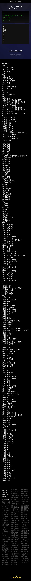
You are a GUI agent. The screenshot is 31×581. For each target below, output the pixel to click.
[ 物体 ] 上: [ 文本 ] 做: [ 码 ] (11, 104)
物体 (3, 75)
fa (2, 537)
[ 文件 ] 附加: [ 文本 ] (9, 378)
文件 (3, 369)
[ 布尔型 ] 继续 (7, 125)
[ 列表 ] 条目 (6, 355)
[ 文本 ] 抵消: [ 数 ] (8, 242)
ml (12, 532)
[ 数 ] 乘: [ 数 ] (6, 175)
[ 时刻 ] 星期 (6, 468)
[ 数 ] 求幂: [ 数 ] (7, 182)
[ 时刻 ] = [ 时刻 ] (7, 464)
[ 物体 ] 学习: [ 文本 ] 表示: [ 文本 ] (13, 113)
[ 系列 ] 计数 (6, 326)
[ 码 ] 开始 (5, 284)
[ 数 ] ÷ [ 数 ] (6, 177)
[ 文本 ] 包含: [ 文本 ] (9, 259)
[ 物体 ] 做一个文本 (8, 81)
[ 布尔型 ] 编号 (7, 140)
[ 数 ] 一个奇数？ (7, 158)
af (2, 499)
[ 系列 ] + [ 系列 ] (7, 332)
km (14, 509)
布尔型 (4, 115)
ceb (3, 516)
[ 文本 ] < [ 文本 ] (7, 273)
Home (11, 1)
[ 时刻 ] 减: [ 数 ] (7, 476)
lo (13, 520)
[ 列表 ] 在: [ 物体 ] (8, 359)
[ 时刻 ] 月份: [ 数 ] (8, 436)
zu (22, 563)
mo (12, 536)
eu (3, 535)
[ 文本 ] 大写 (6, 248)
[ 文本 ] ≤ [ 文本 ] (7, 275)
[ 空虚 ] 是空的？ (7, 67)
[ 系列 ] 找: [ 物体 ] (8, 344)
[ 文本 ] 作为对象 (7, 225)
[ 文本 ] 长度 (6, 230)
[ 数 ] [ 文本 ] (6, 190)
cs (2, 520)
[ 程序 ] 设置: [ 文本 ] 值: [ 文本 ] (12, 415)
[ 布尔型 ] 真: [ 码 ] (8, 127)
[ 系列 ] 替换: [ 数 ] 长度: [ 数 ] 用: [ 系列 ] (15, 330)
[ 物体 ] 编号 (6, 83)
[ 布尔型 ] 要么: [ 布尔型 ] (10, 138)
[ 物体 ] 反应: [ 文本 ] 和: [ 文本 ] (12, 108)
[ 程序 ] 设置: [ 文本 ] (9, 413)
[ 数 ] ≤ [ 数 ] (6, 150)
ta (23, 520)
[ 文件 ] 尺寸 (6, 384)
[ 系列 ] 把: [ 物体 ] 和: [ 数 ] (11, 321)
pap (12, 557)
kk (12, 507)
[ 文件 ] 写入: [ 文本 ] (9, 376)
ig (13, 495)
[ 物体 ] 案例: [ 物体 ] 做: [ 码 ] (12, 100)
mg (12, 526)
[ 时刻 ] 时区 (6, 432)
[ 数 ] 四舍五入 (7, 196)
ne (13, 545)
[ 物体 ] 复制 (6, 98)
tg (23, 524)
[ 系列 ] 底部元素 (7, 324)
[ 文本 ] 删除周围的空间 (10, 261)
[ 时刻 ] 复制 (6, 463)
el (2, 528)
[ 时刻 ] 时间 (6, 461)
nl (12, 547)
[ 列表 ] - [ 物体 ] (7, 353)
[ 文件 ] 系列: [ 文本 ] (9, 386)
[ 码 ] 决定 (5, 173)
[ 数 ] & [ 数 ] (6, 211)
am (3, 501)
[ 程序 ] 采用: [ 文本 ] (9, 401)
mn (12, 534)
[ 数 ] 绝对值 (6, 198)
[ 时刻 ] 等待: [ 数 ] (8, 426)
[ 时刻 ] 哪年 (6, 445)
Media (19, 1)
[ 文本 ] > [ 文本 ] (7, 276)
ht (3, 564)
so (22, 507)
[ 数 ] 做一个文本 (7, 217)
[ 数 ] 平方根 (6, 200)
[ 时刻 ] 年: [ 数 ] (7, 434)
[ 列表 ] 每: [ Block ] (8, 363)
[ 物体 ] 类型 (6, 77)
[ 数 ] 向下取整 (7, 188)
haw (6, 553)
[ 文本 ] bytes (6, 232)
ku (12, 515)
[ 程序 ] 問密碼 (7, 418)
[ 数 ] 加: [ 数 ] (6, 163)
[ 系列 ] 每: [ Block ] (8, 305)
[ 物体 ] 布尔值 (7, 85)
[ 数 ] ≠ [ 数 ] (6, 154)
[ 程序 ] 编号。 (7, 397)
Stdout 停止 (6, 480)
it (12, 499)
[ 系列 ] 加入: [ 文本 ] (9, 311)
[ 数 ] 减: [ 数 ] (6, 167)
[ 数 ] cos (5, 204)
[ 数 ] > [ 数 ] (6, 144)
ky (12, 517)
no (12, 549)
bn (4, 510)
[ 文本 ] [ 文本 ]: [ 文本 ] (9, 253)
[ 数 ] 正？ (5, 184)
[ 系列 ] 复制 (6, 336)
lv (12, 524)
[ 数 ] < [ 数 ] (6, 148)
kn (13, 511)
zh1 (23, 559)
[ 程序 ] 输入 (6, 420)
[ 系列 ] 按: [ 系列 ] (8, 334)
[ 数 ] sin (4, 202)
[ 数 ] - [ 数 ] (6, 165)
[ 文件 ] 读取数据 (7, 374)
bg (3, 509)
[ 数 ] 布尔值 (6, 221)
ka (12, 505)
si (22, 497)
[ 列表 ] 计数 (6, 361)
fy (2, 543)
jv (12, 503)
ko (12, 513)
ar (3, 503)
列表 (3, 346)
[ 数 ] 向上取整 (7, 194)
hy (12, 492)
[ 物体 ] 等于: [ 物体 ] (9, 87)
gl (2, 549)
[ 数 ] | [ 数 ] (5, 213)
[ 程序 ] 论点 (6, 409)
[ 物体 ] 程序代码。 (8, 79)
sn (22, 505)
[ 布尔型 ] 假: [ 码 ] (8, 129)
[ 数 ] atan (5, 207)
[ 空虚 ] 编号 (6, 71)
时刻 (3, 428)
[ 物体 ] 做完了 (7, 96)
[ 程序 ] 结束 (6, 411)
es (2, 532)
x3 (23, 545)
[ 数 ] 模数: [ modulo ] (9, 181)
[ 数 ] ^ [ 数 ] (6, 215)
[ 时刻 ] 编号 (6, 472)
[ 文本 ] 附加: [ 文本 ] (9, 236)
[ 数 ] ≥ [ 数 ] (6, 146)
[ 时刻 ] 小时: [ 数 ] (8, 440)
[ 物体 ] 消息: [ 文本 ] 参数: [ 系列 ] (13, 102)
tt (22, 534)
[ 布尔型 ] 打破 (7, 123)
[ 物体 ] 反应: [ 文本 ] (9, 106)
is (12, 497)
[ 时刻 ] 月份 (6, 447)
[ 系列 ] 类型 (6, 298)
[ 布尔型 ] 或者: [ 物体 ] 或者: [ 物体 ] (14, 133)
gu (3, 551)
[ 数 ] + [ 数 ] (6, 161)
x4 (23, 547)
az (3, 505)
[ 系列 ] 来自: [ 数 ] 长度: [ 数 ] (12, 328)
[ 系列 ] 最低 (6, 301)
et (3, 533)
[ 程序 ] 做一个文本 (8, 399)
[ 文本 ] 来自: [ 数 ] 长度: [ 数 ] (12, 240)
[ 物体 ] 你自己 (7, 90)
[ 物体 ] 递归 (6, 92)
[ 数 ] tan (5, 205)
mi (12, 528)
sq (22, 509)
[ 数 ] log (4, 209)
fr (2, 541)
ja (12, 501)
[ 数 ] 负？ (5, 186)
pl (12, 559)
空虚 (3, 65)
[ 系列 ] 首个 (6, 315)
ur (23, 540)
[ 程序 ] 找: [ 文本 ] (8, 405)
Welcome (5, 64)
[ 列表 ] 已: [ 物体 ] (8, 365)
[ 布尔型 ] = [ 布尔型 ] (9, 117)
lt (12, 522)
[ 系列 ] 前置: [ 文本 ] (9, 309)
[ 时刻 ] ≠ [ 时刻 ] (7, 466)
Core (15, 1)
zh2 (22, 561)
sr (22, 511)
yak (22, 553)
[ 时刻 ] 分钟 (6, 453)
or (13, 553)
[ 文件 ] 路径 (6, 370)
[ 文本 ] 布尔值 (7, 265)
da (3, 524)
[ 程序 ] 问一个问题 (8, 417)
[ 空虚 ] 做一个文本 (8, 69)
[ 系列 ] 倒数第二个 (8, 319)
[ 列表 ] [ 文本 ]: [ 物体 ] (9, 351)
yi (23, 555)
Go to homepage (15, 51)
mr (13, 538)
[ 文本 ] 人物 (6, 269)
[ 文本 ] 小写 (6, 250)
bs (3, 512)
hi (3, 558)
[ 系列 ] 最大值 (7, 303)
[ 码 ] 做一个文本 (7, 294)
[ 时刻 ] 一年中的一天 (9, 457)
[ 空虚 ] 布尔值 (7, 73)
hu (12, 490)
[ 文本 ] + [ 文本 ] (7, 234)
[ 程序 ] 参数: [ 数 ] (8, 395)
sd (22, 495)
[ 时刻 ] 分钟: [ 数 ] (8, 441)
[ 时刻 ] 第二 (6, 455)
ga (3, 545)
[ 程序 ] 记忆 (6, 390)
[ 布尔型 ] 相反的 (7, 131)
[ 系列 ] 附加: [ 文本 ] (9, 299)
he (3, 556)
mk (12, 530)
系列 (3, 296)
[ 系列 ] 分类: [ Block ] (9, 338)
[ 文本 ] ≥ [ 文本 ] (7, 278)
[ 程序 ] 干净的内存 (8, 388)
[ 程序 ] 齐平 (6, 422)
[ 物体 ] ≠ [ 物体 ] (7, 88)
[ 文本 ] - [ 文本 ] (7, 257)
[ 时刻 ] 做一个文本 (8, 470)
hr (3, 562)
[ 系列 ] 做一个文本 (8, 340)
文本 (3, 223)
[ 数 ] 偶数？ (6, 159)
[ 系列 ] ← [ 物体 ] (8, 307)
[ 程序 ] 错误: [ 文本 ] (9, 424)
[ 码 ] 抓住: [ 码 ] (7, 292)
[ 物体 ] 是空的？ (7, 111)
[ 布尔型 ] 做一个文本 (9, 121)
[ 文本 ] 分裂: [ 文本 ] (9, 267)
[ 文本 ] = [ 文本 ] (7, 227)
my (13, 543)
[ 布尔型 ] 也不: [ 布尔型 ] (10, 136)
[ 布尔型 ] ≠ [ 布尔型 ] (9, 119)
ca (3, 514)
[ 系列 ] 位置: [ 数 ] (8, 313)
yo (22, 557)
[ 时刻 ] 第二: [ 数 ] (8, 443)
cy (2, 522)
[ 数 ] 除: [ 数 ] (6, 179)
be (3, 507)
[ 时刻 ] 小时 (6, 451)
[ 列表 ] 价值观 (7, 357)
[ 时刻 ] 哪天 (6, 449)
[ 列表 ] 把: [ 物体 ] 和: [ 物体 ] (12, 349)
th (23, 526)
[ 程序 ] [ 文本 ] (7, 403)
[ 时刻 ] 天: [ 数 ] (7, 438)
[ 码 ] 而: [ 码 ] (6, 286)
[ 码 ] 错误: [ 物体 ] (8, 290)
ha (3, 555)
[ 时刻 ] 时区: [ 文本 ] (9, 430)
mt (12, 541)
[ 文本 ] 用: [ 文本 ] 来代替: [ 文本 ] (13, 255)
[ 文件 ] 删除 (6, 382)
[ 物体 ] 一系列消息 (8, 94)
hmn (3, 560)
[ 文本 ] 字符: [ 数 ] (8, 244)
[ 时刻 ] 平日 (6, 459)
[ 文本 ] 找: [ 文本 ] (8, 246)
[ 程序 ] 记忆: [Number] (10, 392)
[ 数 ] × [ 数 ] (6, 169)
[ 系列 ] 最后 (6, 317)
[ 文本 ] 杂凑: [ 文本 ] (9, 280)
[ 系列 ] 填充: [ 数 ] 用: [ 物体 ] (12, 342)
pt (12, 563)
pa (13, 555)
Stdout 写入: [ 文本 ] (8, 478)
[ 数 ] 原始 (5, 219)
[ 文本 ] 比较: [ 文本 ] (9, 271)
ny (12, 551)
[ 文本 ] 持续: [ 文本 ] (9, 252)
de (3, 526)
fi (2, 539)
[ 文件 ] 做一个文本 (8, 372)
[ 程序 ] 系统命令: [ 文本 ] (10, 394)
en (3, 530)
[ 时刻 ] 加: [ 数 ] (7, 474)
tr (22, 532)
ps (12, 561)
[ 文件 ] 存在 (6, 380)
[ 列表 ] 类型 (6, 347)
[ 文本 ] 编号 (6, 263)
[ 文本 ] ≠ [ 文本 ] (7, 229)
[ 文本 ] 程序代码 (7, 238)
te (22, 522)
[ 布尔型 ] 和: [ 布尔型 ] (9, 134)
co (3, 518)
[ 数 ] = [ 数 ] (6, 152)
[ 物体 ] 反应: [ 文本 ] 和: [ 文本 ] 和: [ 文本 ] (16, 110)
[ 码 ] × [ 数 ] (6, 171)
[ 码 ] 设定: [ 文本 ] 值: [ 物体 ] (12, 288)
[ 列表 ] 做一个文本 (8, 367)
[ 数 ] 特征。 (6, 192)
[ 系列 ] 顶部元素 (7, 323)
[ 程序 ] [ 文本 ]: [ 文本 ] (9, 407)
